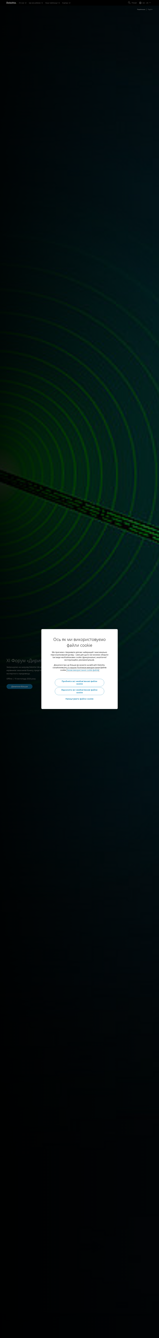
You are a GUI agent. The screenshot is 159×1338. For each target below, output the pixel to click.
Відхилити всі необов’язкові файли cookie (79, 691)
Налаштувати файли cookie (79, 699)
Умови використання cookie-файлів (83, 670)
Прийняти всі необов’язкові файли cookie (79, 682)
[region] (79, 669)
